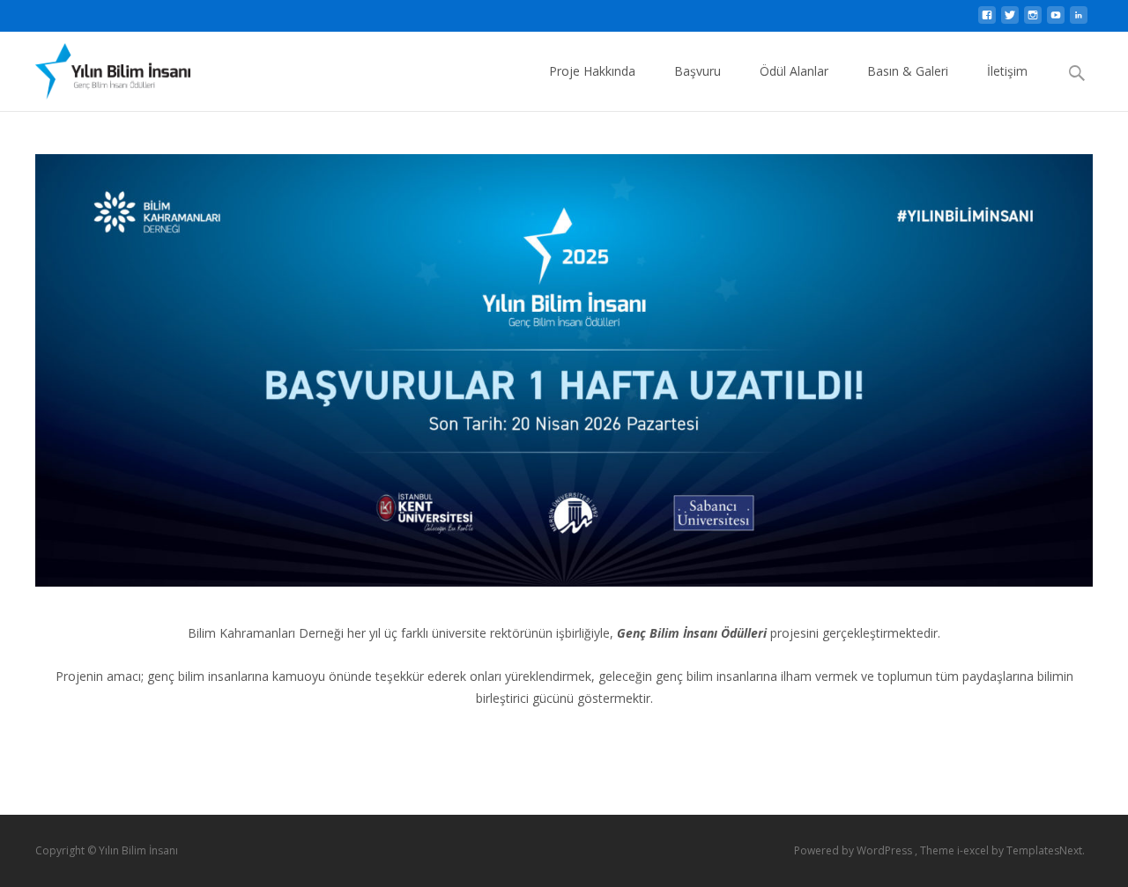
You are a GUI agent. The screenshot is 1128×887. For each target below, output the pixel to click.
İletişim (1007, 71)
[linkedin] (1078, 19)
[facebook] (987, 19)
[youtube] (1056, 19)
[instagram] (1033, 19)
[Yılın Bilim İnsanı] (98, 67)
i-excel (974, 850)
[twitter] (1010, 19)
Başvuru (697, 71)
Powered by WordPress (854, 850)
